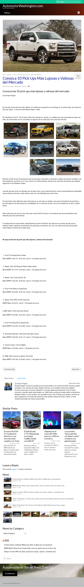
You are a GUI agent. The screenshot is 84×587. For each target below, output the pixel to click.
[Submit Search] (57, 1)
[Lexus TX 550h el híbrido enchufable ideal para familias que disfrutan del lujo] (7, 520)
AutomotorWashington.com (23, 6)
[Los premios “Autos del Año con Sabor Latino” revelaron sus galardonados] (52, 420)
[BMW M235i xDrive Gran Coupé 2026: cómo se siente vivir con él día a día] (16, 514)
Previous (4, 436)
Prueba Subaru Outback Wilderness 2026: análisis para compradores (36, 479)
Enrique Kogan (10, 86)
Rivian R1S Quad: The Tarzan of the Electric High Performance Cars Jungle (38, 505)
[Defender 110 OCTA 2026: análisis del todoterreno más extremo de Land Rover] (53, 514)
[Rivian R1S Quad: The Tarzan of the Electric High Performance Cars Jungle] (44, 514)
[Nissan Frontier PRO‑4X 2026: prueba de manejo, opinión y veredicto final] (26, 514)
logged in (15, 469)
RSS (7, 540)
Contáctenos (10, 573)
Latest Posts (21, 378)
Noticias (24, 86)
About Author (8, 378)
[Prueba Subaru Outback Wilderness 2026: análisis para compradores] (7, 514)
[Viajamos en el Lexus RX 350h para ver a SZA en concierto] (32, 420)
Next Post (75, 369)
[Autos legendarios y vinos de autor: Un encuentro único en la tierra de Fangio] (72, 420)
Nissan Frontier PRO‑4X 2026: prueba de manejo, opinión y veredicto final (38, 492)
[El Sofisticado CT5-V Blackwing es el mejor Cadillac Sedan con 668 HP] (12, 420)
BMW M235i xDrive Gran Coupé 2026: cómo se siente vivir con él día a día (38, 485)
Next (79, 436)
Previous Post (10, 369)
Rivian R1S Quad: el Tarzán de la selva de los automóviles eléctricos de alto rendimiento (43, 499)
